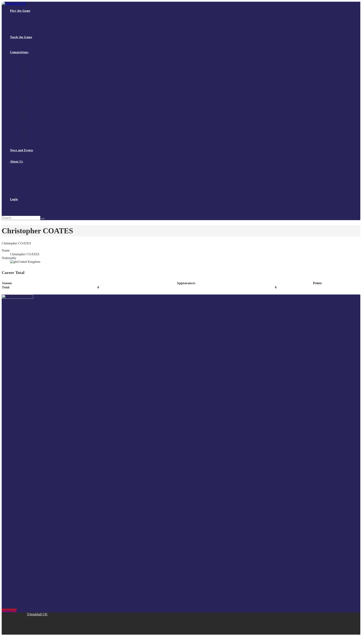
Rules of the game (29, 18)
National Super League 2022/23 (46, 86)
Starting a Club (27, 25)
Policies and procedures (41, 188)
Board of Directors (38, 184)
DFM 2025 (33, 131)
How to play (25, 14)
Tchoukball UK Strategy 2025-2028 (39, 169)
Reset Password (27, 210)
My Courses (25, 206)
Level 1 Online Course (31, 41)
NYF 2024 (33, 120)
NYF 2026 (33, 112)
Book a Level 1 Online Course (36, 44)
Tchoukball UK (37, 614)
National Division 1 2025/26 (44, 63)
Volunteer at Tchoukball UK (35, 191)
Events (22, 157)
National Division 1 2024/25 (44, 74)
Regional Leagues (28, 90)
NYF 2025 (33, 116)
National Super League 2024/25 (46, 71)
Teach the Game (21, 37)
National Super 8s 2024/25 (42, 78)
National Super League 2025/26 (46, 59)
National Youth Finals (31, 108)
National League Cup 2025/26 (36, 146)
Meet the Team (27, 176)
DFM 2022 (33, 142)
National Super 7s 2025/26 (42, 67)
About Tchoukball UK (31, 165)
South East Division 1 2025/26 (45, 93)
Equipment (24, 29)
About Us (16, 161)
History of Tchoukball (31, 172)
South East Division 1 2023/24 (45, 101)
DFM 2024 (33, 135)
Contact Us (24, 195)
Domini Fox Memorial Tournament (39, 127)
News (21, 154)
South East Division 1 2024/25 (45, 97)
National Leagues (28, 56)
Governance (25, 180)
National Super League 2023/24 (46, 82)
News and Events (21, 150)
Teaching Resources (30, 48)
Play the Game (20, 10)
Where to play (26, 22)
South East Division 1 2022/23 (45, 105)
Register (23, 203)
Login (14, 199)
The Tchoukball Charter (32, 33)
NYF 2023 (33, 123)
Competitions (19, 52)
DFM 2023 (33, 139)
